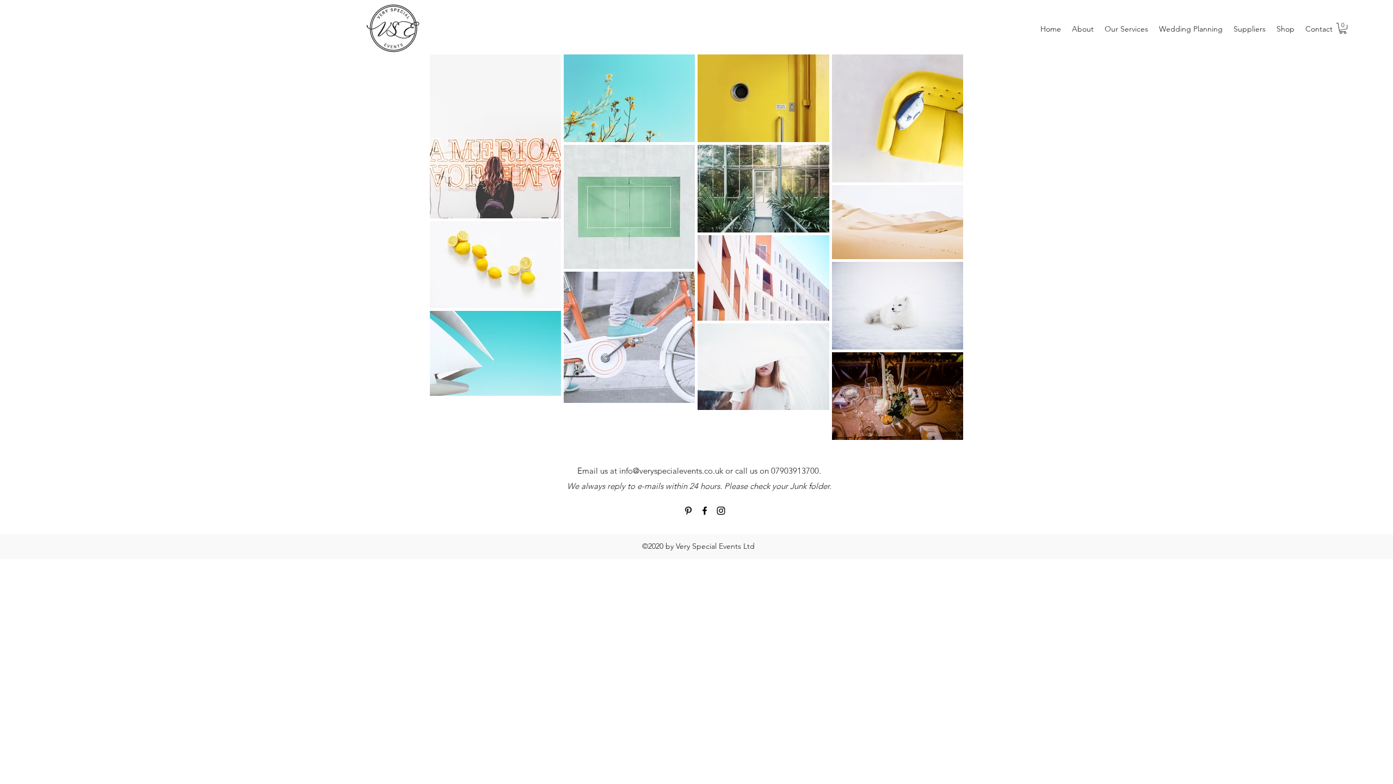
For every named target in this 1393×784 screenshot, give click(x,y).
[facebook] (704, 510)
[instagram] (721, 510)
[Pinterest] (688, 510)
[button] (1342, 28)
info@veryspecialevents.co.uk (671, 470)
